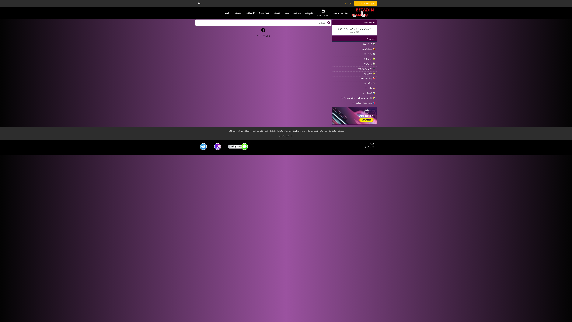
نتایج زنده (309, 13)
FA (199, 3)
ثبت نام (348, 3)
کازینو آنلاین (250, 13)
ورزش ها (371, 38)
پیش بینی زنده (323, 15)
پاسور (286, 13)
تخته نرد (277, 13)
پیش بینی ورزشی (341, 13)
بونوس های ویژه (369, 147)
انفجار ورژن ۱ (264, 13)
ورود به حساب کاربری (365, 3)
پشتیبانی (237, 13)
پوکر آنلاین (297, 13)
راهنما (227, 13)
